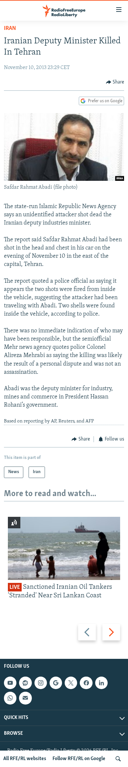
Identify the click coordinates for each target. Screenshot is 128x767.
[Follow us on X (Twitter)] (71, 683)
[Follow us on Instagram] (40, 683)
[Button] (115, 82)
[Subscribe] (25, 698)
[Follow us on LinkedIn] (101, 683)
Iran (10, 29)
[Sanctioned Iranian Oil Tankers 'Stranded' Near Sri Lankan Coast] (64, 548)
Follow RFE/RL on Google (79, 758)
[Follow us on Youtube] (10, 683)
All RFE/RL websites (24, 758)
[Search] (118, 759)
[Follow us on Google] (56, 683)
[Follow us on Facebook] (86, 683)
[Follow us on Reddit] (25, 683)
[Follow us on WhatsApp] (10, 698)
